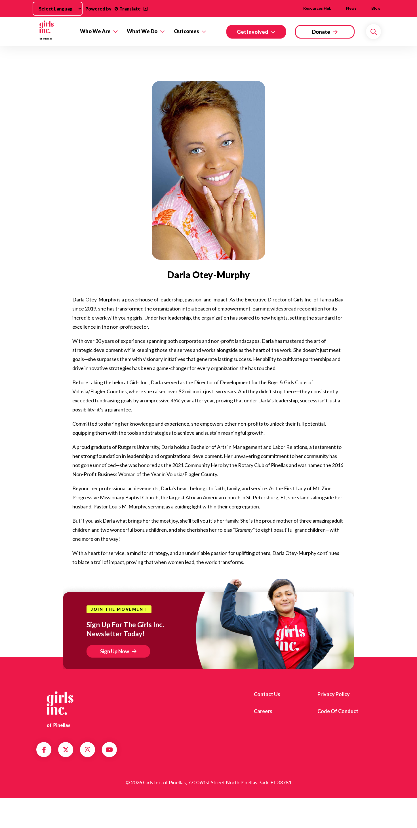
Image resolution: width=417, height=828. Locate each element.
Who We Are (95, 31)
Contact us (267, 694)
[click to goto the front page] (59, 709)
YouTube (109, 749)
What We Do (142, 31)
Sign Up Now (114, 651)
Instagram (87, 749)
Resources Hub (317, 8)
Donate (321, 32)
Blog (375, 8)
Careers (263, 711)
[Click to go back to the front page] (54, 31)
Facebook (44, 749)
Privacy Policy (333, 694)
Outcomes (186, 31)
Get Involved (252, 32)
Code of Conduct (337, 711)
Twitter (66, 749)
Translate (130, 8)
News (351, 8)
